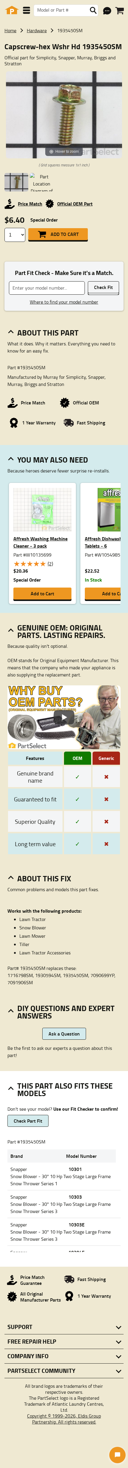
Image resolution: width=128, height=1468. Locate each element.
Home (10, 30)
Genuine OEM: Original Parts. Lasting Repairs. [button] (61, 631)
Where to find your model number (64, 302)
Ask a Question (64, 1033)
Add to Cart (65, 234)
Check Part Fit (28, 1120)
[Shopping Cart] (119, 10)
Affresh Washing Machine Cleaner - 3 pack (40, 542)
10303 (75, 1196)
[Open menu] (26, 10)
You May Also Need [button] (52, 459)
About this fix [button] (44, 878)
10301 (75, 1169)
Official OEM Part (75, 203)
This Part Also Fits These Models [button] (65, 1089)
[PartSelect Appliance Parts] (11, 10)
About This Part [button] (48, 332)
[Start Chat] (117, 1455)
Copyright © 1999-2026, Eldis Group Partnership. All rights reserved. (64, 1419)
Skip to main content (64, 51)
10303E (76, 1224)
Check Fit (103, 287)
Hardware (37, 30)
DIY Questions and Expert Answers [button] (66, 1011)
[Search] (93, 10)
